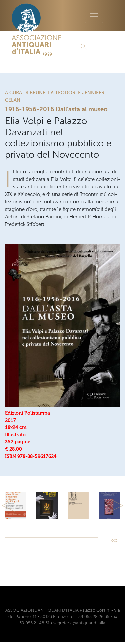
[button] (8, 505)
